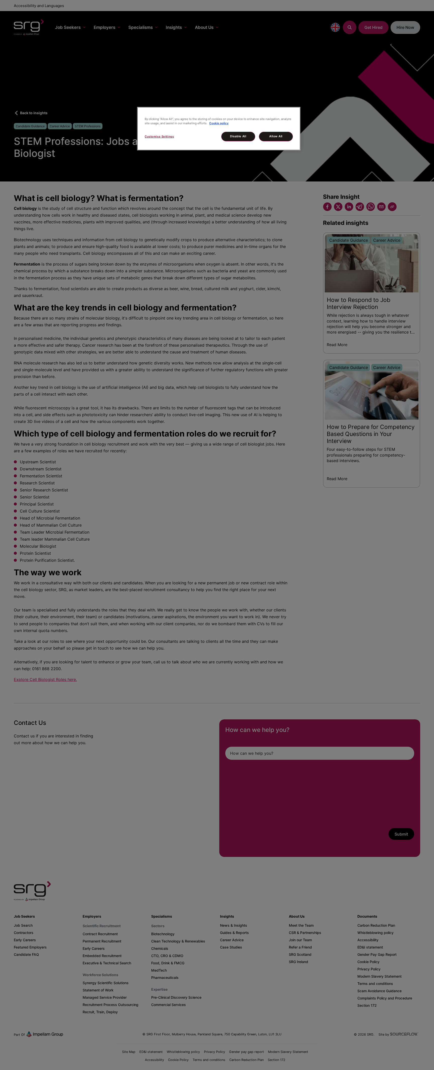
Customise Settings (159, 136)
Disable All (238, 136)
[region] (218, 128)
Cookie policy (219, 123)
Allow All (276, 136)
